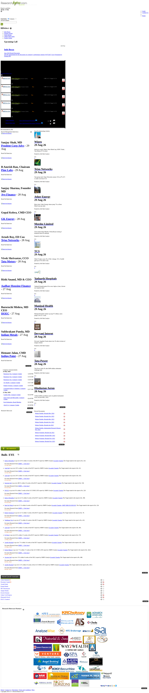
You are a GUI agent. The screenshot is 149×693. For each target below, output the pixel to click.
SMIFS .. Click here (23, 463)
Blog (33, 690)
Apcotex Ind (8, 557)
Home (144, 16)
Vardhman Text (9, 520)
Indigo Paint (8, 356)
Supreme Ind (8, 483)
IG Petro (7, 535)
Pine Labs (7, 170)
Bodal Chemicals (9, 513)
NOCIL (7, 490)
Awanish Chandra (58, 461)
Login (143, 11)
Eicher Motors (8, 550)
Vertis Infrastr (7, 35)
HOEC (5, 313)
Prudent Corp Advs (12, 145)
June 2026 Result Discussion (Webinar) (30, 123)
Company (11, 19)
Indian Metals (9, 334)
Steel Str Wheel (9, 505)
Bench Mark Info (10, 123)
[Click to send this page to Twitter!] (116, 686)
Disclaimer (15, 690)
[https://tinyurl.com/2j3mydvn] (42, 123)
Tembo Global (8, 38)
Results (44, 413)
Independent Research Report (48, 428)
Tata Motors (8, 261)
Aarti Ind (7, 468)
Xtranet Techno (8, 33)
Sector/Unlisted (5, 20)
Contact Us (145, 12)
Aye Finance (8, 194)
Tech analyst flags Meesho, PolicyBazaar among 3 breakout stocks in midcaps (48, 232)
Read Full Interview (6, 153)
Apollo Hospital (9, 542)
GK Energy (8, 218)
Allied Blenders (16, 78)
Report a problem (5, 8)
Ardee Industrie (10, 120)
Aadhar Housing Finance (16, 285)
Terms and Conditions (25, 690)
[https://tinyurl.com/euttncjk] (36, 120)
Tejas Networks (10, 240)
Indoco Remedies (9, 461)
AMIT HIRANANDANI (69, 505)
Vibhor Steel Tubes (9, 36)
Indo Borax (7, 32)
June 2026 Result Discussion (12, 53)
